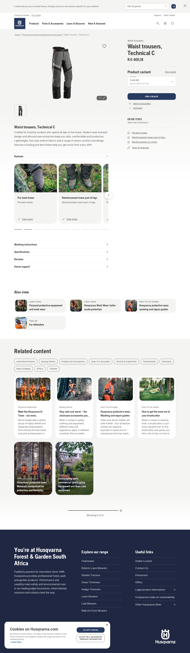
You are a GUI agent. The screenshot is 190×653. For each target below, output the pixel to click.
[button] (34, 23)
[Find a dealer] (165, 23)
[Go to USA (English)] (173, 6)
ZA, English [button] (36, 15)
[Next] (108, 195)
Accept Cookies (90, 630)
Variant (133, 76)
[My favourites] (172, 23)
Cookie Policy (16, 642)
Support (157, 15)
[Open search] (158, 23)
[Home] (19, 23)
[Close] (107, 625)
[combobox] (152, 81)
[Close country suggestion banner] (185, 5)
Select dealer (169, 15)
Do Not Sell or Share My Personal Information (90, 638)
